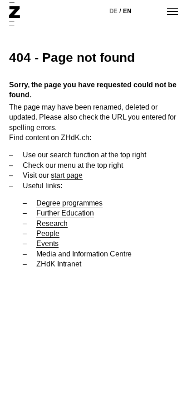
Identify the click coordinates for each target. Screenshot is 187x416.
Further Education (65, 213)
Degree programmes (69, 203)
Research (52, 223)
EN (127, 11)
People (47, 233)
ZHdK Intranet (58, 264)
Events (47, 243)
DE (113, 11)
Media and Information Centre (84, 254)
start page (67, 175)
